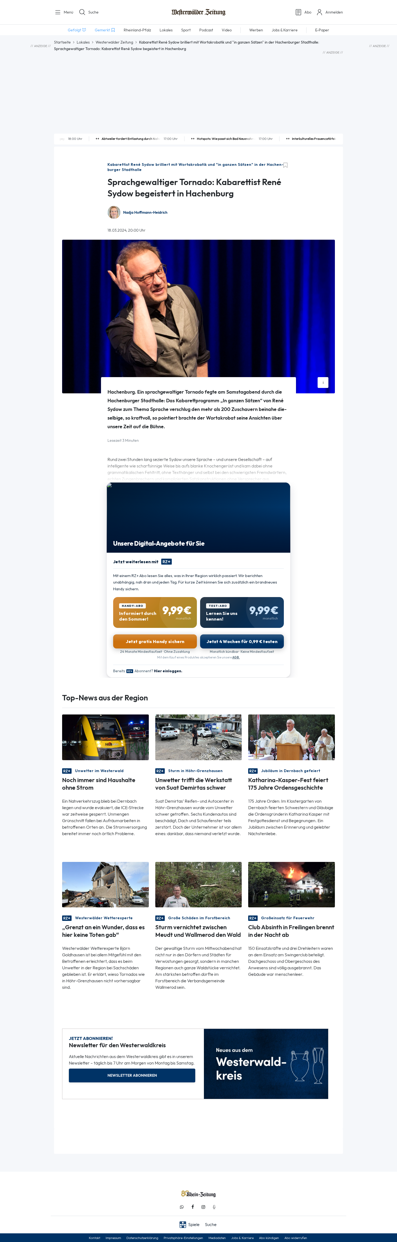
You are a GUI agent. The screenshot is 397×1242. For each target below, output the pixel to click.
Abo (307, 12)
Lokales (83, 42)
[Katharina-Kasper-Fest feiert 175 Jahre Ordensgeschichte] (291, 737)
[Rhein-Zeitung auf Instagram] (203, 1207)
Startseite (62, 42)
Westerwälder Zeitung (114, 42)
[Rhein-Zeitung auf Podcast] (214, 1207)
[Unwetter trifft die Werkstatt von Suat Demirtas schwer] (198, 737)
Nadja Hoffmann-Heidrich (145, 212)
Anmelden (334, 12)
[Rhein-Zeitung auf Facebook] (192, 1207)
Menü (68, 12)
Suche (93, 12)
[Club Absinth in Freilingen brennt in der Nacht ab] (291, 884)
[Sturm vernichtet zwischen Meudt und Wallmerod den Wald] (198, 884)
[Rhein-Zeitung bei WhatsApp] (181, 1207)
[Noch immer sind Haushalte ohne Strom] (105, 737)
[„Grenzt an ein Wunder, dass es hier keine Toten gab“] (105, 884)
